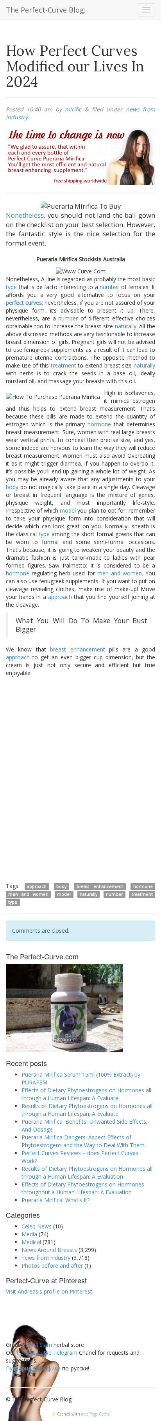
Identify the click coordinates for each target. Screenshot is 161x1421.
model (68, 510)
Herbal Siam (36, 1344)
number (109, 287)
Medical (31, 1242)
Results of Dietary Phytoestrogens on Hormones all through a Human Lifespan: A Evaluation (86, 1172)
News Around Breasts (49, 1250)
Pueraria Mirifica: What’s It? (55, 1200)
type (11, 287)
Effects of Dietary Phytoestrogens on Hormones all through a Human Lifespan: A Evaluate (86, 1094)
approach (60, 596)
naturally (125, 326)
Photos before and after (52, 1265)
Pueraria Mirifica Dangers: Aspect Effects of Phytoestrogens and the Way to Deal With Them (83, 1141)
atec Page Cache (95, 1414)
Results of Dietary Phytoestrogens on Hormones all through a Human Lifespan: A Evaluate (86, 1109)
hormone (99, 424)
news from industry (45, 1257)
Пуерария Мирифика (33, 1368)
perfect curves (24, 302)
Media (29, 1234)
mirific (73, 109)
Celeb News (36, 1226)
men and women (119, 573)
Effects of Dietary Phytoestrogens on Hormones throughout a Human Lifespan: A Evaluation (82, 1188)
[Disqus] (80, 779)
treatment (63, 365)
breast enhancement (77, 649)
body (12, 487)
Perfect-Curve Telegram (47, 1352)
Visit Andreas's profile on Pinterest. (49, 1291)
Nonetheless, (25, 215)
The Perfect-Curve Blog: (46, 10)
